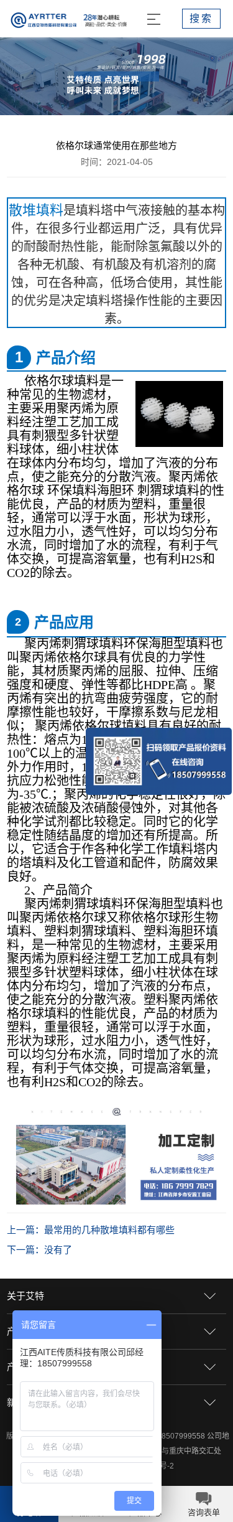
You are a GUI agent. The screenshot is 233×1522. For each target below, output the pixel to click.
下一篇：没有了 (39, 1249)
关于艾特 (25, 1295)
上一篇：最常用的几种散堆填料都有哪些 (91, 1229)
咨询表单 (204, 1512)
